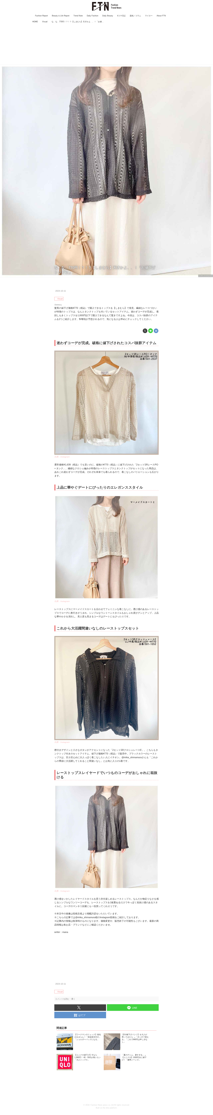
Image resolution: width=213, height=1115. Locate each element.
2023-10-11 (60, 291)
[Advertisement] (106, 44)
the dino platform (110, 1108)
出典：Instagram (205, 276)
